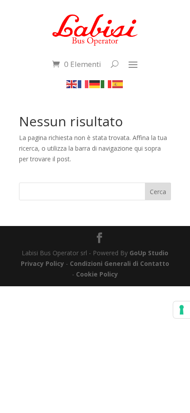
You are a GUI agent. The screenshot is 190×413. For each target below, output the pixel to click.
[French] (83, 83)
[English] (72, 83)
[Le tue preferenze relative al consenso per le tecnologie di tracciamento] (181, 309)
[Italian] (106, 83)
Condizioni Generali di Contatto (119, 263)
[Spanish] (118, 83)
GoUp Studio (148, 253)
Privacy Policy (42, 263)
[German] (95, 83)
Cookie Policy (97, 274)
